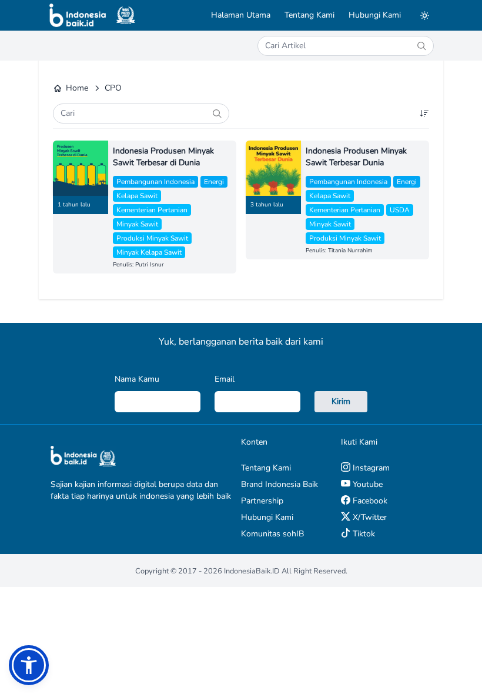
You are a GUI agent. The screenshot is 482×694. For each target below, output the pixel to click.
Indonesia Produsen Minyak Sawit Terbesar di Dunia (163, 156)
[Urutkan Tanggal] (424, 113)
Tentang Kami (309, 15)
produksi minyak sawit (152, 238)
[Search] (421, 46)
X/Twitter (368, 517)
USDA (400, 210)
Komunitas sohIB (272, 533)
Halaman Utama (240, 15)
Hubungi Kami (375, 15)
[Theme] (424, 15)
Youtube (366, 484)
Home (77, 88)
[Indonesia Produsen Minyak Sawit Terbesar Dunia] (273, 168)
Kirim (341, 401)
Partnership (262, 500)
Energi (214, 181)
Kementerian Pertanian (152, 210)
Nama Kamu (137, 379)
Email (225, 379)
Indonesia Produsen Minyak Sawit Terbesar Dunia (356, 156)
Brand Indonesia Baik (279, 484)
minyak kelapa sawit (149, 252)
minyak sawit (137, 224)
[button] (29, 665)
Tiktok (362, 533)
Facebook (368, 500)
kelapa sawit (137, 196)
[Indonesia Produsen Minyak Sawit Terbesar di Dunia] (80, 168)
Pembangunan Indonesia (155, 181)
